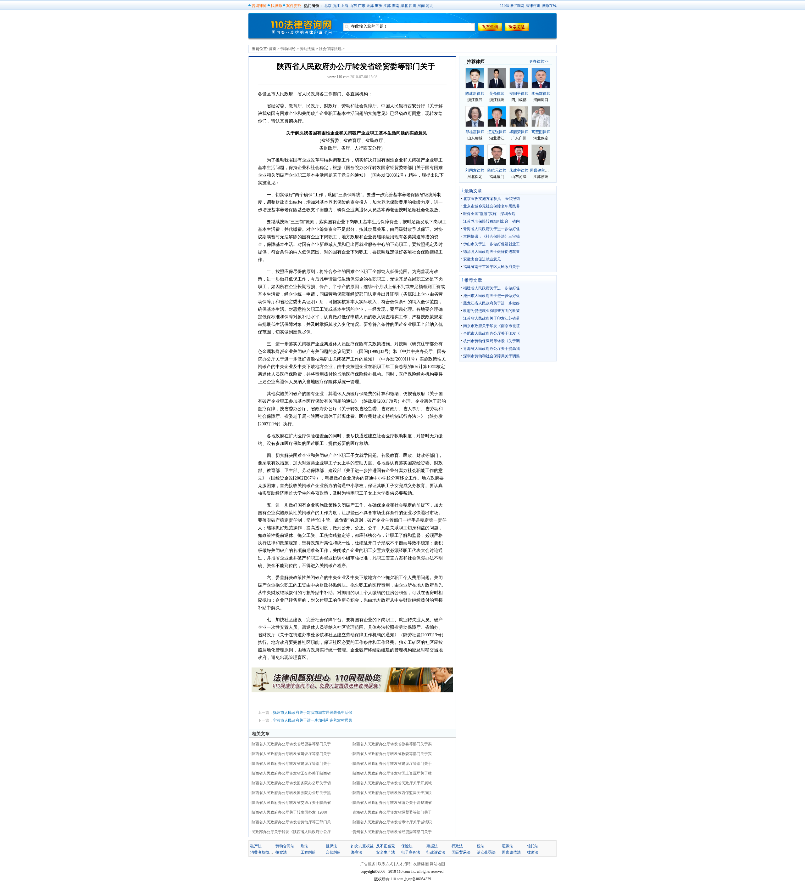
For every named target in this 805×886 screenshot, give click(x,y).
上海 (344, 5)
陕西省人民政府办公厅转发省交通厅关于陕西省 (291, 802)
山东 (353, 5)
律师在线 (549, 5)
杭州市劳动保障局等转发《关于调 (491, 341)
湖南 (395, 5)
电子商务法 (410, 852)
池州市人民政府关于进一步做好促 (491, 295)
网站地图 (437, 864)
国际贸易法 (461, 852)
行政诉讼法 (435, 852)
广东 (361, 5)
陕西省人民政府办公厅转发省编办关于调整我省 (392, 802)
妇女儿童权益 (362, 846)
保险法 (407, 846)
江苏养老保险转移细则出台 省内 (491, 221)
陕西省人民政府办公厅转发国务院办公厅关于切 (291, 783)
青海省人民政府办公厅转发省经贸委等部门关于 (392, 812)
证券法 (507, 846)
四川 (412, 5)
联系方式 (385, 864)
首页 (272, 49)
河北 (429, 5)
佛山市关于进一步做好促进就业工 (491, 244)
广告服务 (367, 864)
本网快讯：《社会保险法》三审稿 (491, 236)
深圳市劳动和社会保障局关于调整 (491, 356)
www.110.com (338, 77)
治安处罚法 (486, 852)
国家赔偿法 (511, 852)
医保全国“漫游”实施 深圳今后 (489, 214)
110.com (397, 879)
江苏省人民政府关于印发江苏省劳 (491, 318)
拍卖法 (281, 852)
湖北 (404, 5)
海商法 (356, 852)
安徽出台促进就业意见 (482, 259)
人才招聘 (403, 864)
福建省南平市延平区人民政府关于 (491, 266)
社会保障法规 (330, 49)
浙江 (336, 5)
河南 (421, 5)
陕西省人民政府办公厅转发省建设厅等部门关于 (291, 754)
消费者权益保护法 (265, 852)
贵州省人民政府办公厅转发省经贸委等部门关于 (392, 832)
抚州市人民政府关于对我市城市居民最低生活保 (312, 712)
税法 (480, 846)
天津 (370, 5)
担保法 (331, 846)
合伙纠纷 (333, 852)
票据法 (432, 846)
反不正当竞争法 (389, 846)
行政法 (457, 846)
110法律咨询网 (512, 5)
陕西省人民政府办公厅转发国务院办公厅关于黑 (291, 793)
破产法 (256, 846)
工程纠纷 (308, 852)
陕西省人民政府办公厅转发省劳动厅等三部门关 (291, 822)
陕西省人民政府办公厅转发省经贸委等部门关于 (291, 744)
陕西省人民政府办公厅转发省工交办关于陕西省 (291, 773)
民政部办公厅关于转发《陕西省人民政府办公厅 (291, 832)
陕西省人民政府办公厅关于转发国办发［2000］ (291, 812)
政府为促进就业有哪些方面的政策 (491, 311)
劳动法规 (307, 49)
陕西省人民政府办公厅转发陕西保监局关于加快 (392, 793)
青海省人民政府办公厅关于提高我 (491, 348)
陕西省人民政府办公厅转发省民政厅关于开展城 (392, 783)
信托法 (532, 846)
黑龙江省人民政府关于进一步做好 (491, 303)
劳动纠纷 (288, 49)
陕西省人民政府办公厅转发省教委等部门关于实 (392, 744)
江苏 (387, 5)
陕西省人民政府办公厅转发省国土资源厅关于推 (392, 773)
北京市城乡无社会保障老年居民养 (491, 206)
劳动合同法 (284, 846)
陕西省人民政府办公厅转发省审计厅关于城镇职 (392, 822)
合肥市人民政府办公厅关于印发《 (491, 333)
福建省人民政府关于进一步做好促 (491, 288)
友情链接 (420, 864)
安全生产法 (385, 852)
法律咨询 (533, 5)
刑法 (304, 846)
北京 (327, 5)
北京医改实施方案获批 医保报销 (491, 198)
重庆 (378, 5)
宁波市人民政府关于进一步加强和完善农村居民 (312, 720)
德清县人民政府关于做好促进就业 (491, 251)
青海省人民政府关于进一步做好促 (491, 229)
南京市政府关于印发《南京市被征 (491, 326)
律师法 (532, 852)
